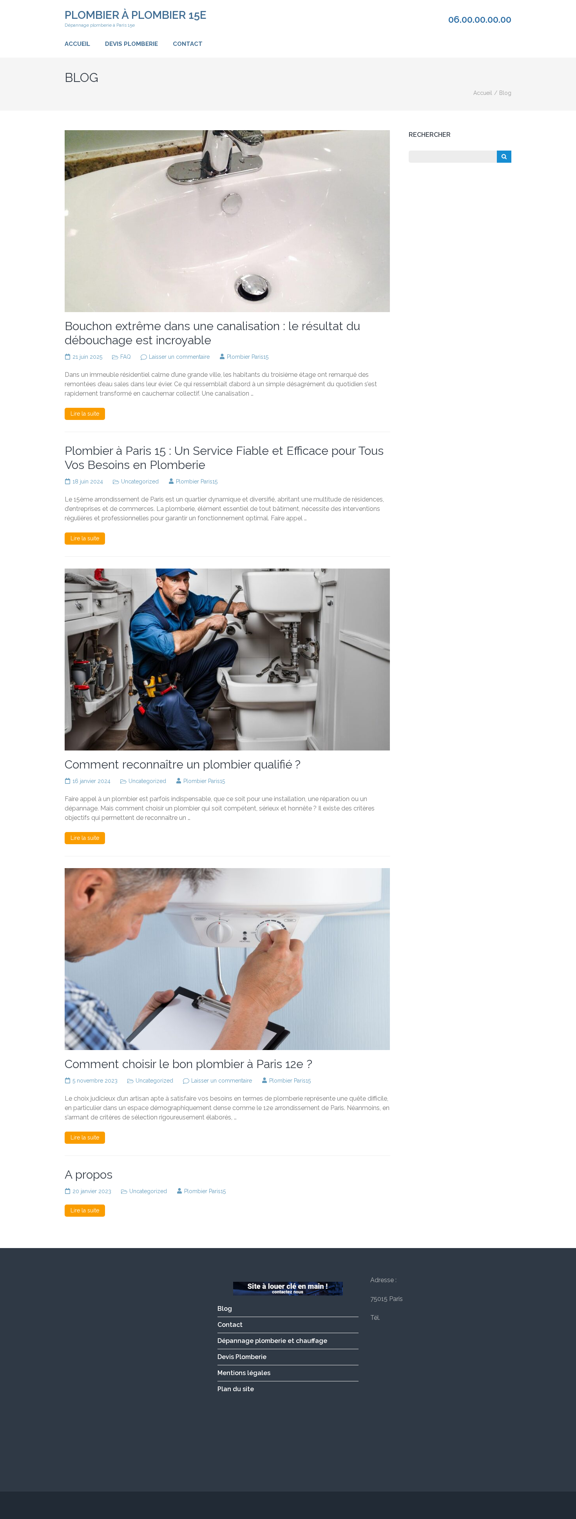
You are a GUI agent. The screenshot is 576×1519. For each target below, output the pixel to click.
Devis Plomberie (131, 43)
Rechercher (430, 134)
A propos (88, 1174)
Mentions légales (243, 1373)
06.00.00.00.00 (479, 19)
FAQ (125, 357)
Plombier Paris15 (247, 357)
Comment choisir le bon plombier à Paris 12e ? (188, 1064)
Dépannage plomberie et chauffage (272, 1341)
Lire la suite (85, 414)
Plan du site (235, 1389)
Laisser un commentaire (179, 357)
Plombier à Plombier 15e (135, 15)
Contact (188, 43)
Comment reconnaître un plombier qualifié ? (183, 764)
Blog (224, 1308)
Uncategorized (140, 481)
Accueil (77, 43)
